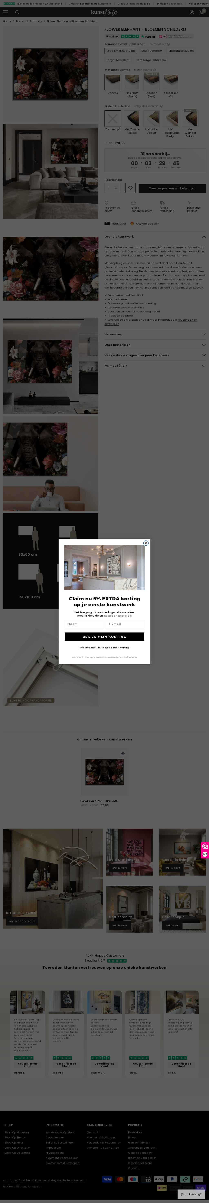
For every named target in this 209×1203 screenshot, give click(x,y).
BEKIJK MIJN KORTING (105, 637)
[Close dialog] (145, 543)
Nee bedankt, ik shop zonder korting (104, 647)
